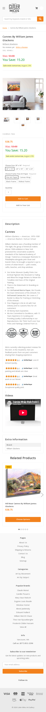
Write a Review (22, 47)
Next (42, 495)
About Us (23, 542)
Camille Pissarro (23, 594)
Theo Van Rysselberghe (23, 619)
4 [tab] (25, 529)
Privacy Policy (23, 546)
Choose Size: (17, 165)
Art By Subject (23, 577)
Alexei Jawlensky (23, 608)
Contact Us (23, 553)
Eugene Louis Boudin (23, 601)
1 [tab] (19, 529)
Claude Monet (23, 590)
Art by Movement (23, 573)
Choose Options (23, 519)
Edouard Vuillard (23, 612)
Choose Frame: (20, 174)
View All (23, 627)
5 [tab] (27, 529)
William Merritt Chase (23, 616)
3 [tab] (23, 529)
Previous (3, 495)
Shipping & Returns (23, 550)
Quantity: (8, 188)
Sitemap (23, 561)
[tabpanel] (23, 494)
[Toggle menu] (3, 8)
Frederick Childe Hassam (23, 623)
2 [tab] (21, 529)
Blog (23, 557)
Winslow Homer (23, 605)
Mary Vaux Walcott (23, 597)
